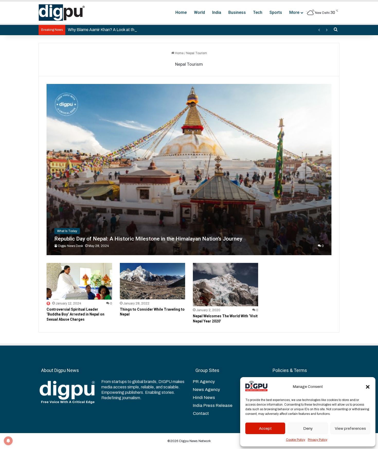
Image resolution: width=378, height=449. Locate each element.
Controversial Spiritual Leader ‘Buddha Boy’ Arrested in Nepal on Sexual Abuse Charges (75, 314)
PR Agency (204, 381)
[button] (367, 386)
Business (237, 12)
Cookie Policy (295, 440)
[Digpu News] (62, 12)
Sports (275, 12)
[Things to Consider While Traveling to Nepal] (152, 281)
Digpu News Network (194, 441)
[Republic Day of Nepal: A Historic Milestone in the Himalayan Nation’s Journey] (189, 169)
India (216, 12)
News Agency (206, 389)
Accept (265, 428)
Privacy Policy (317, 440)
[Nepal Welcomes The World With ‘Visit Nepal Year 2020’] (225, 284)
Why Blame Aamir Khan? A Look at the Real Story (112, 29)
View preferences (350, 428)
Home (181, 12)
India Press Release (212, 405)
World (199, 12)
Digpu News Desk (70, 246)
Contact (201, 413)
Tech (257, 12)
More (294, 12)
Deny (308, 428)
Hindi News (204, 397)
